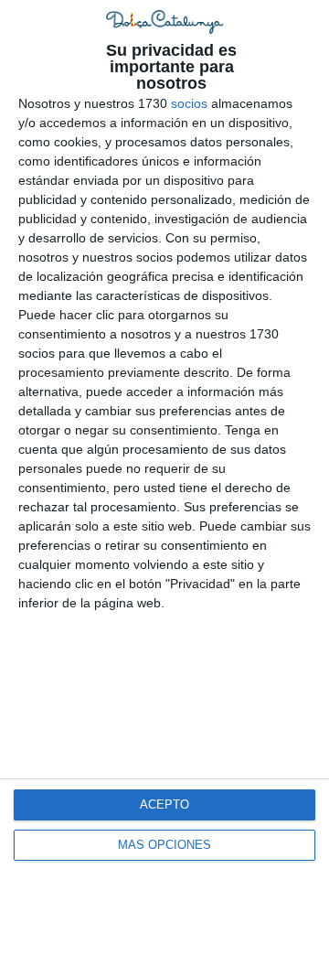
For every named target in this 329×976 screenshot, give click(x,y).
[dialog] (164, 488)
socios (189, 103)
